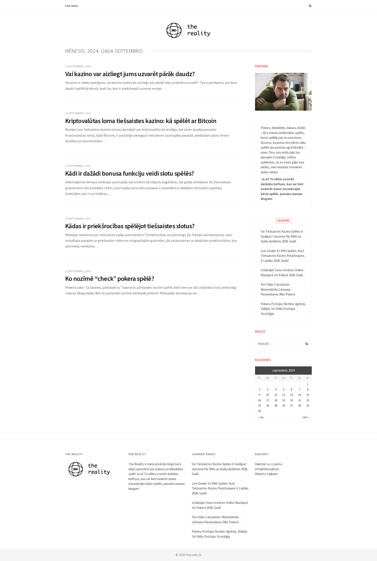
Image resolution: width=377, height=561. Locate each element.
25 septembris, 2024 (78, 66)
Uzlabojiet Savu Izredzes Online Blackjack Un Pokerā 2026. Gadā (282, 272)
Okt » (306, 417)
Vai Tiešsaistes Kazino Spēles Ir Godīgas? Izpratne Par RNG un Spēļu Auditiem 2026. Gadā (282, 236)
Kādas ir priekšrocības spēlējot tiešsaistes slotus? (129, 226)
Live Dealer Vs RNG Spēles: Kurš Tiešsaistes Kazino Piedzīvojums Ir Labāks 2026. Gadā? (283, 256)
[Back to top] (363, 548)
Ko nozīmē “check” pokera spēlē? (109, 278)
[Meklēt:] (283, 344)
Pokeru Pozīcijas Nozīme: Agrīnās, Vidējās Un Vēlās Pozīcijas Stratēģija (283, 309)
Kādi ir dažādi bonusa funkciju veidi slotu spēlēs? (129, 173)
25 (275, 405)
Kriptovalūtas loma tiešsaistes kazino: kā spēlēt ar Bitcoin (140, 121)
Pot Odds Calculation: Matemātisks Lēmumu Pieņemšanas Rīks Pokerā (278, 289)
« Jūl (261, 417)
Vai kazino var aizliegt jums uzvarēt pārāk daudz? (130, 74)
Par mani (71, 6)
